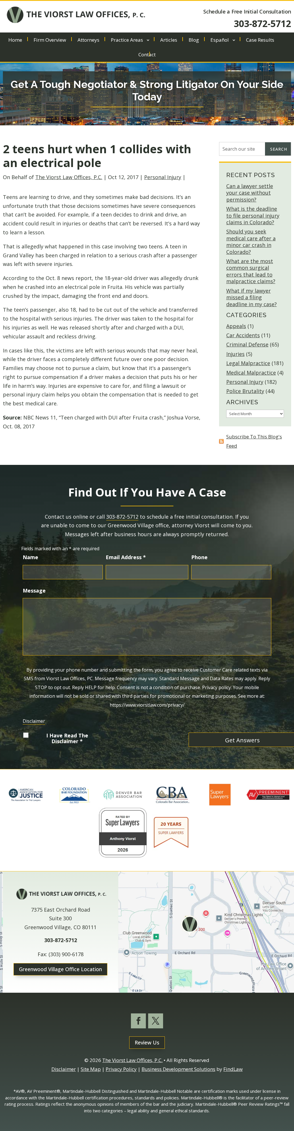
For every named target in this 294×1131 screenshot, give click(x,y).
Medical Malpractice (251, 372)
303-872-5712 (262, 23)
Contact (147, 55)
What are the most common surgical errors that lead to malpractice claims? (250, 271)
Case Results (260, 40)
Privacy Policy (121, 1069)
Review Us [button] (147, 1042)
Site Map (91, 1069)
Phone (199, 557)
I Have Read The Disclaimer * (67, 738)
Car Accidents (243, 335)
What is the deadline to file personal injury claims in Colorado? (252, 215)
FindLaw (233, 1069)
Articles (168, 40)
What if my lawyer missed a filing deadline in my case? (251, 297)
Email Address (126, 557)
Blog (194, 40)
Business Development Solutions (178, 1069)
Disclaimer (34, 721)
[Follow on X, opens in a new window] (155, 1020)
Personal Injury (162, 177)
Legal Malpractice (248, 363)
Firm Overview (50, 40)
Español (219, 40)
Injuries (235, 353)
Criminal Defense (247, 344)
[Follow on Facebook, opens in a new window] (138, 1020)
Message (34, 590)
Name (30, 557)
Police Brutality (245, 391)
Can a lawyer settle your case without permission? (249, 193)
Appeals (236, 326)
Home (15, 40)
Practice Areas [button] (127, 40)
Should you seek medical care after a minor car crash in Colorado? (251, 241)
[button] (288, 1089)
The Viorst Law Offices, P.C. (68, 177)
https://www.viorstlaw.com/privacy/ (147, 705)
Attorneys (88, 40)
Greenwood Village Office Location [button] (60, 969)
